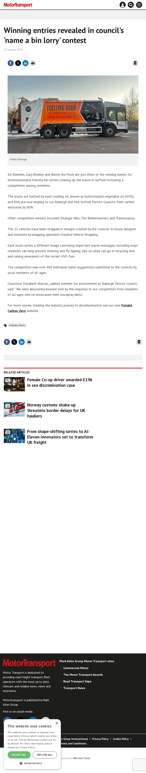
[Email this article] (33, 63)
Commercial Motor (76, 668)
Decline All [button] (44, 754)
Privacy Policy (100, 739)
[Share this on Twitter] (18, 63)
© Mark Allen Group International (67, 739)
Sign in (90, 55)
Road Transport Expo (77, 681)
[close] (138, 55)
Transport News (74, 688)
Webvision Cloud (81, 758)
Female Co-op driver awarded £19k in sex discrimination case (59, 382)
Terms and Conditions (73, 743)
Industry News (17, 325)
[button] (32, 763)
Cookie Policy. (27, 747)
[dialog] (32, 744)
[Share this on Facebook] (11, 63)
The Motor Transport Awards (83, 674)
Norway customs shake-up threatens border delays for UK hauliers (56, 410)
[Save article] (135, 63)
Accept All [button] (19, 754)
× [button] (56, 723)
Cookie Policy (121, 739)
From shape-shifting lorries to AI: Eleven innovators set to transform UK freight (60, 437)
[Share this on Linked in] (25, 63)
